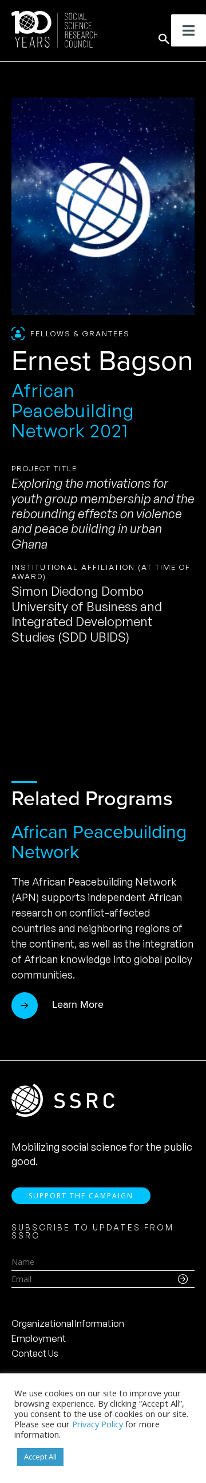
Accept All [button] (40, 1456)
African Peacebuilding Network (99, 841)
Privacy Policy (97, 1424)
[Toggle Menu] (188, 30)
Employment (38, 1338)
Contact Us (34, 1353)
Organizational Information (67, 1323)
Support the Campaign (81, 1196)
